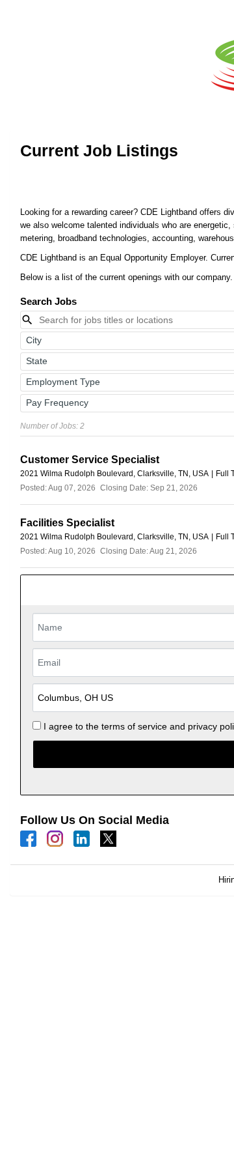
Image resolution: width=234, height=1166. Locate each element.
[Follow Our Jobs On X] (108, 838)
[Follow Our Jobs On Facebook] (28, 838)
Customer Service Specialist (89, 459)
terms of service (134, 726)
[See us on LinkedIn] (81, 838)
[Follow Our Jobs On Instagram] (55, 838)
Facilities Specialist (67, 522)
